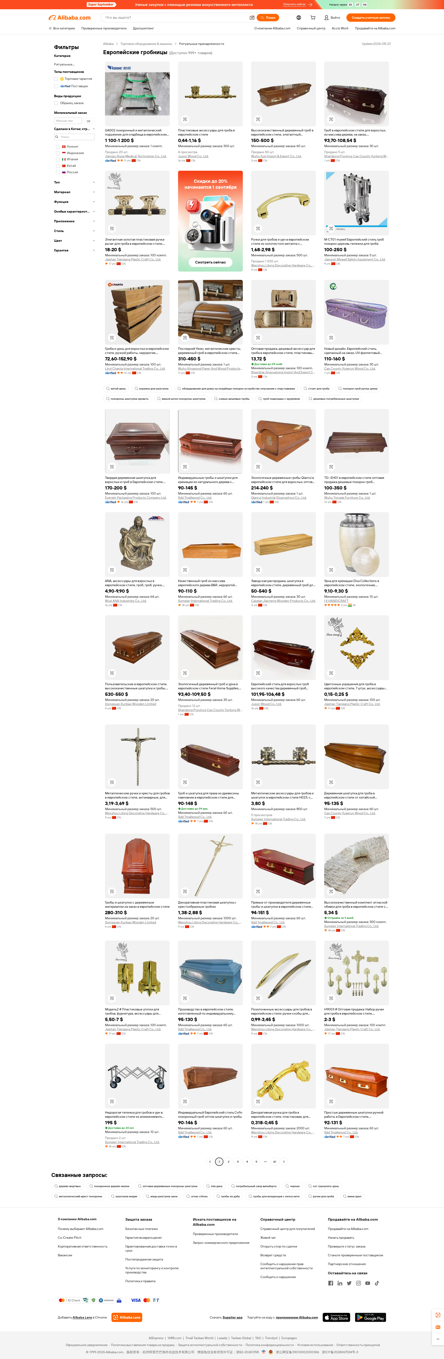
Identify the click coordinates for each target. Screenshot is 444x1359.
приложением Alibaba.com (297, 1317)
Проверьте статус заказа (346, 1246)
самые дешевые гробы (234, 398)
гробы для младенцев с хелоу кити (276, 1196)
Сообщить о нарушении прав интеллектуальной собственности (286, 1266)
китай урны (118, 388)
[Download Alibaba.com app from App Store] (336, 1317)
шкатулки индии (126, 1196)
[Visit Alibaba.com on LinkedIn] (340, 1283)
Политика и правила (140, 1281)
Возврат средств (273, 1255)
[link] (438, 1315)
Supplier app (233, 1317)
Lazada (222, 1338)
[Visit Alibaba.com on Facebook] (330, 1283)
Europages (289, 1338)
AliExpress (156, 1338)
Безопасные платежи (141, 1229)
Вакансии (65, 1255)
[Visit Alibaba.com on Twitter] (349, 1283)
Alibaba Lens (82, 1317)
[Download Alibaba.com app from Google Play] (370, 1317)
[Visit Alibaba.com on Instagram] (358, 1283)
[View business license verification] (264, 1352)
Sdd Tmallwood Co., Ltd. (195, 497)
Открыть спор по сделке (278, 1246)
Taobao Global (241, 1338)
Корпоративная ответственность (83, 1246)
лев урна (216, 1186)
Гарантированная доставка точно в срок (151, 1248)
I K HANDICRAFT (336, 601)
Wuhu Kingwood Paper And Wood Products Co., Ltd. (210, 368)
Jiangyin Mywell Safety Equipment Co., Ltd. (354, 259)
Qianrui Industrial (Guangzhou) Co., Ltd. (279, 497)
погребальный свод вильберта (256, 1186)
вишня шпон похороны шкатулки (183, 398)
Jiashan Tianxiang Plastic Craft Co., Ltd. (133, 259)
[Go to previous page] (210, 1162)
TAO (258, 1338)
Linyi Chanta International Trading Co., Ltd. (135, 368)
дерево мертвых (70, 1186)
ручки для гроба (323, 1196)
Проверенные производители (215, 1234)
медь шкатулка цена (164, 1196)
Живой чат (268, 1237)
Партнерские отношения (347, 1264)
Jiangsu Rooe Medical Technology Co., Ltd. (135, 156)
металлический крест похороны (80, 1196)
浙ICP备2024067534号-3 (340, 1352)
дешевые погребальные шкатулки (336, 398)
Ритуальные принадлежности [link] (201, 44)
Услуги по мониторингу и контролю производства (152, 1270)
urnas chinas (199, 1196)
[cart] (313, 18)
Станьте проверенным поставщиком (355, 1255)
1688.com (174, 1338)
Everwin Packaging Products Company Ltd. (135, 497)
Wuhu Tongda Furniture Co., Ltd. (347, 497)
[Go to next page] (284, 1162)
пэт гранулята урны (326, 1186)
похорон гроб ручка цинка (360, 388)
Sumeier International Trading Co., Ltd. (205, 601)
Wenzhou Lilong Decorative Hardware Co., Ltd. (283, 265)
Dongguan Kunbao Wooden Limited (130, 704)
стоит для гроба (319, 388)
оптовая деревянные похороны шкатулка (170, 1186)
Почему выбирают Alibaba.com (80, 1229)
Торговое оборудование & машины (146, 44)
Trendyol (271, 1338)
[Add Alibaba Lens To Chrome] (126, 1317)
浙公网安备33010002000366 (297, 1352)
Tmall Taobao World (199, 1338)
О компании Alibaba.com (77, 1219)
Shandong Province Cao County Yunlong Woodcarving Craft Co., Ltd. (356, 156)
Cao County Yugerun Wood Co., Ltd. (350, 368)
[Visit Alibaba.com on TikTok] (377, 1283)
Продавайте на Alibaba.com (348, 1229)
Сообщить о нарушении (278, 1277)
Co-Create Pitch (69, 1237)
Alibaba (108, 44)
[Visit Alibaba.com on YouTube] (367, 1283)
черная (294, 1186)
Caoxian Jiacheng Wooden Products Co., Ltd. (283, 601)
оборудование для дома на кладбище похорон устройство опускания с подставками (238, 388)
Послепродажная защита (144, 1259)
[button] (252, 17)
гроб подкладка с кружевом (281, 398)
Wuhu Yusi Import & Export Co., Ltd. (276, 156)
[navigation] (74, 603)
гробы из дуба (230, 1196)
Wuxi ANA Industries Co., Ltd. (126, 601)
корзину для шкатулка (154, 388)
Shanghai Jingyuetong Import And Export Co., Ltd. (283, 372)
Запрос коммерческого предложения (221, 1242)
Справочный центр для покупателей (287, 1229)
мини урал (354, 1196)
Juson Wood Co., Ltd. (193, 156)
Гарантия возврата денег (143, 1237)
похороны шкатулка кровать (129, 398)
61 (274, 1161)
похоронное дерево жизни (111, 1186)
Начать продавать (341, 1237)
